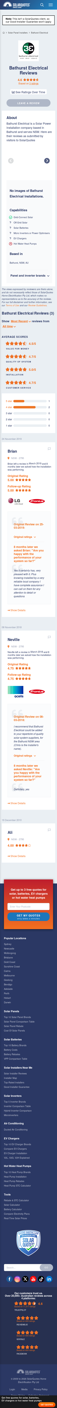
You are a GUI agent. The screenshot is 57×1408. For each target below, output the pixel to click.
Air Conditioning (14, 1123)
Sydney (7, 944)
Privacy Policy (41, 1389)
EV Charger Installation (15, 1153)
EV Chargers (11, 1138)
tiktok (41, 1279)
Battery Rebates (12, 1054)
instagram (17, 1279)
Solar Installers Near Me (18, 1067)
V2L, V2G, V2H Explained (17, 1157)
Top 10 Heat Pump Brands (17, 1172)
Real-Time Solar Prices (15, 1218)
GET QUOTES (47, 1404)
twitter (25, 1279)
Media (24, 1389)
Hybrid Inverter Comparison (18, 1110)
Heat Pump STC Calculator (17, 1185)
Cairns (7, 971)
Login (12, 1389)
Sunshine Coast (12, 966)
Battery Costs (10, 1049)
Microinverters (11, 1115)
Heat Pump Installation (15, 1176)
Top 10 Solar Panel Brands (17, 1017)
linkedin (49, 1279)
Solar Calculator (12, 1204)
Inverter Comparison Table (17, 1106)
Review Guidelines (37, 305)
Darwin (7, 1002)
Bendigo (8, 984)
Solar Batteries (13, 1039)
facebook (9, 1279)
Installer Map (10, 1078)
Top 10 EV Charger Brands (17, 1144)
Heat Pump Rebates (14, 1181)
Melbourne (9, 975)
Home (3, 32)
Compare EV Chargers (15, 1148)
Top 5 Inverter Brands (15, 1101)
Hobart (7, 997)
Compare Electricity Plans (17, 1213)
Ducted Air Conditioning (16, 1129)
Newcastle (9, 948)
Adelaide (8, 988)
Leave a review (28, 103)
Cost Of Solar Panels (14, 1030)
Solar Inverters (13, 1096)
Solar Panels (11, 1011)
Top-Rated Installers (14, 1082)
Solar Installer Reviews (15, 1073)
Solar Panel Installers (18, 32)
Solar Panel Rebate (13, 1026)
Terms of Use (12, 305)
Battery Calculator (13, 1209)
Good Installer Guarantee (16, 1086)
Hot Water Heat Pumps (17, 1166)
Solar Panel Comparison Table (19, 1021)
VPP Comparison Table (15, 1058)
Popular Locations (15, 938)
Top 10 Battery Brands (15, 1045)
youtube (33, 1279)
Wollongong (10, 953)
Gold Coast (9, 962)
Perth (6, 993)
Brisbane (8, 957)
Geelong (8, 979)
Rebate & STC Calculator (16, 1200)
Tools (7, 1194)
